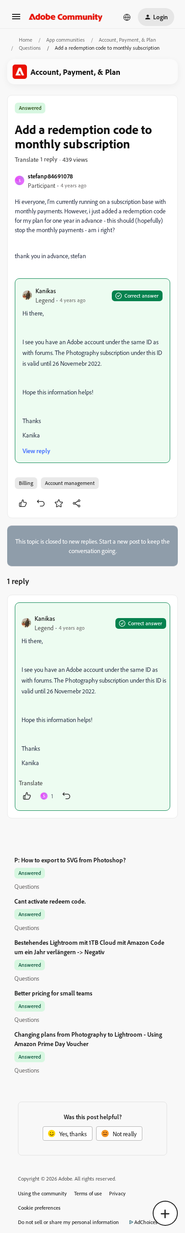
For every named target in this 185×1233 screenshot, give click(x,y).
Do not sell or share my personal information (68, 1222)
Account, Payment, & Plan (127, 39)
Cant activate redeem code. (50, 901)
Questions (30, 47)
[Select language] (127, 17)
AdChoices (146, 1222)
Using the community (42, 1193)
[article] (92, 706)
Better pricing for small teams (53, 993)
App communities (65, 39)
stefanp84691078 (50, 176)
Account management (70, 483)
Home (25, 39)
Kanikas (45, 290)
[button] (16, 19)
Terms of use (88, 1193)
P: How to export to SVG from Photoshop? (70, 860)
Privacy (117, 1193)
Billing (26, 483)
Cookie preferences (39, 1207)
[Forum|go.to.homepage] (66, 17)
